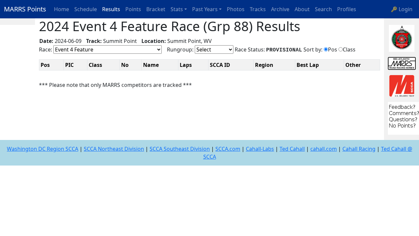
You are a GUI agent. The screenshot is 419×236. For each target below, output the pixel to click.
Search (323, 9)
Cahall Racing (358, 148)
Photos (236, 9)
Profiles (346, 9)
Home (61, 9)
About (302, 9)
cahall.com (323, 148)
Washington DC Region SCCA (42, 148)
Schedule (85, 9)
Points (133, 9)
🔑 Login (401, 9)
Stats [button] (177, 9)
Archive (280, 9)
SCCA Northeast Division (114, 148)
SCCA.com (227, 148)
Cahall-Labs (260, 148)
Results (111, 9)
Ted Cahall (292, 148)
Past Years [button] (205, 9)
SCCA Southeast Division (180, 148)
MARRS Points (25, 9)
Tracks (258, 9)
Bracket (155, 9)
